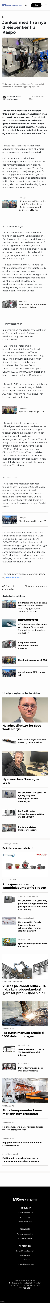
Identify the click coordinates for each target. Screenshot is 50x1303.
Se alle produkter (25, 1222)
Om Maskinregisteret (25, 1264)
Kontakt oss (25, 1255)
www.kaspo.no (14, 577)
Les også (23, 198)
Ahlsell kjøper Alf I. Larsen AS (32, 521)
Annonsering (25, 1217)
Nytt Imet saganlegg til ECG (32, 412)
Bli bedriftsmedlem (25, 1213)
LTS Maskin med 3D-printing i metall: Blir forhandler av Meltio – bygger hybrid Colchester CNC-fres (33, 205)
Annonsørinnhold (25, 1238)
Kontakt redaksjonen (25, 1251)
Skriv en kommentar (38, 586)
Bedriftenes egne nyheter (16, 848)
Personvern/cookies (25, 1234)
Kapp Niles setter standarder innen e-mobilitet (33, 305)
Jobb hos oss (25, 1260)
